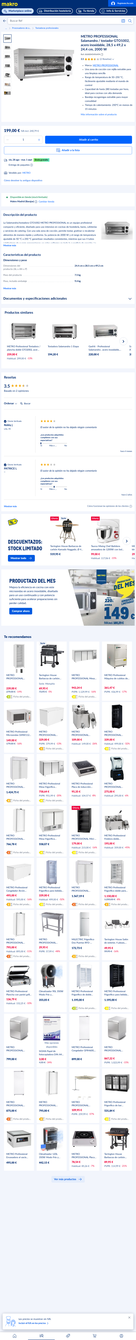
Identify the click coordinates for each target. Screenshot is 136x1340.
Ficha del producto (22, 697)
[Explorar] (41, 1336)
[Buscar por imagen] (123, 21)
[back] (5, 21)
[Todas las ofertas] (68, 1336)
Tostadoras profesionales (47, 28)
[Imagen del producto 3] (7, 57)
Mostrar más (9, 245)
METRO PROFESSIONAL (105, 65)
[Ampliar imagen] (44, 64)
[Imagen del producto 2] (7, 48)
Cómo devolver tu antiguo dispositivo (23, 180)
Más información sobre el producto (99, 114)
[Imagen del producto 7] (7, 94)
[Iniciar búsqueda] (130, 21)
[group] (21, 386)
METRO (26, 173)
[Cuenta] (121, 1336)
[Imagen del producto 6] (7, 85)
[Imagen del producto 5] (7, 75)
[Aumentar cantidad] (39, 140)
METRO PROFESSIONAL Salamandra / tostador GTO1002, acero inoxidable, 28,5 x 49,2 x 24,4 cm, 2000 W (105, 43)
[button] (122, 3)
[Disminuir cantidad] (7, 140)
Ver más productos (65, 1179)
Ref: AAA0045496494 (90, 54)
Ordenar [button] (9, 403)
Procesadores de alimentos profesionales (21, 28)
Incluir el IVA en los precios (32, 1323)
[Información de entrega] (31, 165)
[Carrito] (94, 1336)
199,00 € (12, 131)
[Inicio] (14, 1336)
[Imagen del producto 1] (7, 38)
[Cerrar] (129, 1317)
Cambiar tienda (46, 202)
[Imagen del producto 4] (7, 66)
